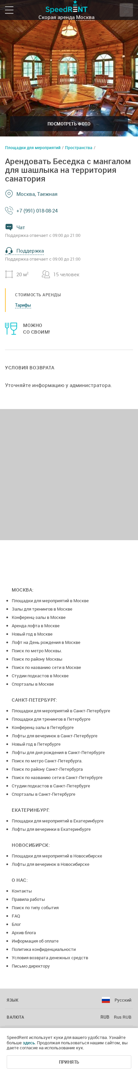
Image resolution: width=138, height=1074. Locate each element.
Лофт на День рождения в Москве (46, 642)
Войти (126, 10)
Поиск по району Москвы (37, 659)
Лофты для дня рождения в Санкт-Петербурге (58, 752)
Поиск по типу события (35, 908)
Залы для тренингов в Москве (42, 609)
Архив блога (24, 933)
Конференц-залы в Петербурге (43, 727)
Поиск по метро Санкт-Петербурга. (47, 761)
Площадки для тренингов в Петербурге (51, 719)
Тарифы (23, 305)
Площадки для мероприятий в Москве (50, 601)
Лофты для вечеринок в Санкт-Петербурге (54, 736)
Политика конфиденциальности (44, 949)
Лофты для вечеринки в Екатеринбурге (51, 829)
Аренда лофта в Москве (36, 626)
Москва (85, 17)
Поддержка (30, 250)
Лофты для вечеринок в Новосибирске (50, 864)
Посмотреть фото (69, 124)
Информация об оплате (35, 941)
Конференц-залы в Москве (39, 617)
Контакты (22, 891)
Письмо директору (31, 966)
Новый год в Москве (32, 634)
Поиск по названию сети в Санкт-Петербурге (57, 777)
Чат (20, 227)
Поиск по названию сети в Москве (46, 667)
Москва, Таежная (37, 194)
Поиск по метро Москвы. (37, 651)
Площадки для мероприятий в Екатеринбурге (58, 821)
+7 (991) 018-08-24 (37, 210)
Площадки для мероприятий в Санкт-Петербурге (61, 711)
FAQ (16, 916)
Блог (16, 924)
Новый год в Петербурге (36, 744)
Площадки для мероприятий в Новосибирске (57, 856)
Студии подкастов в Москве (40, 676)
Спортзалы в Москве (33, 684)
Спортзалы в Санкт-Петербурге (43, 794)
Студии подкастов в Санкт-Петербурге (51, 786)
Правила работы (28, 899)
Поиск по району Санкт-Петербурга (47, 769)
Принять (69, 1062)
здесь (29, 1043)
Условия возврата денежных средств (50, 958)
